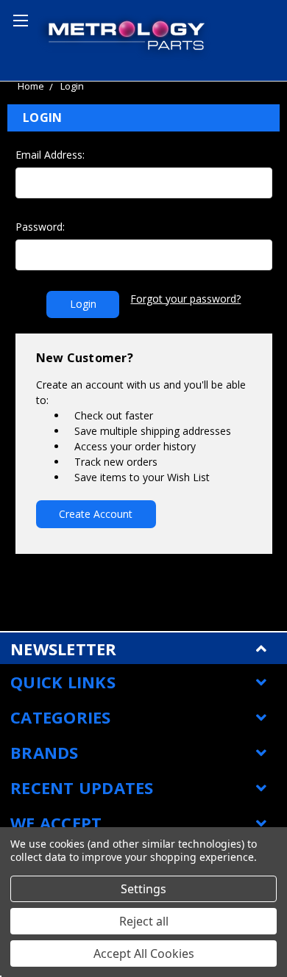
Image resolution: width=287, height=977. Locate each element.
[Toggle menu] (18, 18)
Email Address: (50, 155)
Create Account (95, 514)
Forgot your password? (185, 299)
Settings (143, 889)
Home (31, 86)
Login (72, 86)
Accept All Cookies (143, 953)
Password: (40, 227)
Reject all (144, 921)
